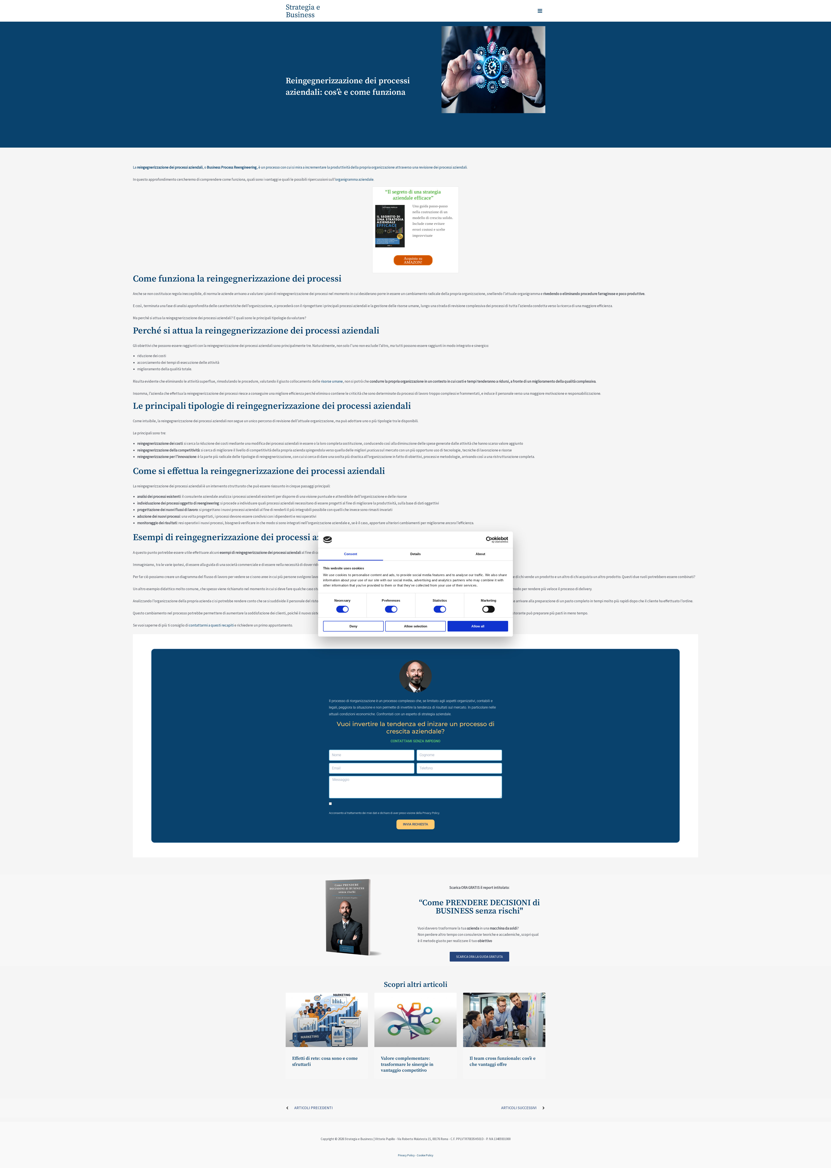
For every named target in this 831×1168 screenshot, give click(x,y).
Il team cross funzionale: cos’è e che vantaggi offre (503, 1061)
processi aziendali (453, 167)
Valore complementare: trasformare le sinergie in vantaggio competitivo (407, 1064)
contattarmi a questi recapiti (211, 625)
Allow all (477, 626)
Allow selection (415, 626)
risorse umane (332, 381)
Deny (353, 626)
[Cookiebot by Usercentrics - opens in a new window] (489, 539)
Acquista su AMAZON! (413, 260)
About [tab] (480, 554)
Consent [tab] (350, 554)
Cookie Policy (425, 1155)
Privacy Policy (430, 813)
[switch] (391, 609)
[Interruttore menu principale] (540, 11)
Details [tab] (415, 554)
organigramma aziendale (354, 179)
